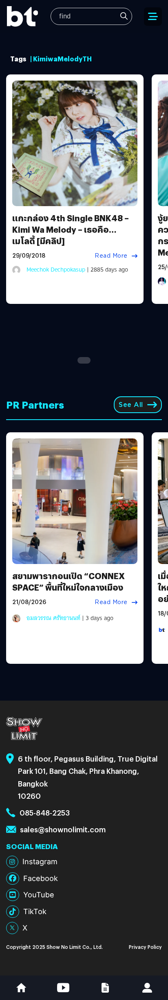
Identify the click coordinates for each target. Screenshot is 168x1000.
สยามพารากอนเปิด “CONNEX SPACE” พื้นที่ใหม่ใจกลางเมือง (68, 581)
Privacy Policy (145, 946)
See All (131, 405)
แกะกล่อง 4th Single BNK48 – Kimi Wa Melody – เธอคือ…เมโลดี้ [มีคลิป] (70, 229)
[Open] (153, 16)
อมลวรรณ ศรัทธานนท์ (53, 618)
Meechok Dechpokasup (56, 269)
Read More (111, 255)
